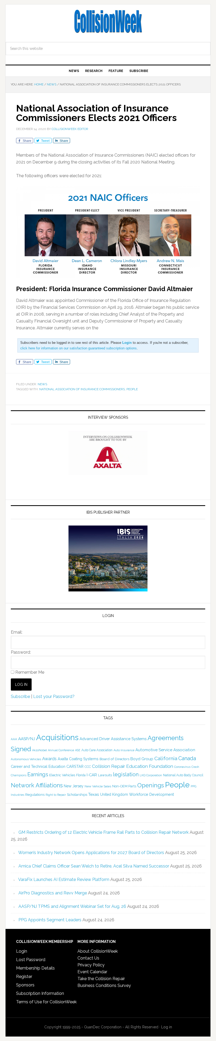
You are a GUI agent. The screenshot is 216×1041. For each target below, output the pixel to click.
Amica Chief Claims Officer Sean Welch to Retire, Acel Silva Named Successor (93, 866)
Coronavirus (182, 767)
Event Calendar (92, 971)
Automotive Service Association (165, 750)
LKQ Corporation (151, 775)
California (165, 758)
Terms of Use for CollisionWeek (46, 1001)
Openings (150, 785)
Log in (166, 1027)
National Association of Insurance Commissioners (82, 389)
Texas (93, 794)
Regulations (35, 794)
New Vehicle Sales (98, 786)
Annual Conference (61, 750)
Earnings (37, 774)
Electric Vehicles (62, 775)
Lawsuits (105, 775)
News (42, 384)
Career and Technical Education (38, 766)
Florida (81, 775)
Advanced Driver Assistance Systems (113, 738)
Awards (49, 758)
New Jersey (74, 786)
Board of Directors (114, 759)
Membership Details (35, 968)
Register (24, 976)
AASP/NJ (26, 738)
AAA (14, 739)
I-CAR (92, 775)
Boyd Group (141, 758)
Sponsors (25, 984)
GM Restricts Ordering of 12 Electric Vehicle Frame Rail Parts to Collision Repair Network (103, 832)
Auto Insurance (124, 750)
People (132, 389)
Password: (21, 652)
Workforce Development (151, 794)
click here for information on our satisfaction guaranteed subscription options (78, 348)
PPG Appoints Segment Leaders (49, 919)
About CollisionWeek (97, 951)
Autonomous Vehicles (26, 759)
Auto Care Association (96, 750)
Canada (187, 758)
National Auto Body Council (183, 775)
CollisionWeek (108, 21)
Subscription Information (40, 993)
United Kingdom (114, 794)
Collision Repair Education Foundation (132, 766)
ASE (77, 750)
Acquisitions (57, 737)
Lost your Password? (54, 696)
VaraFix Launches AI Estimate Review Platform (63, 879)
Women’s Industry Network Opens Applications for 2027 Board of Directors (91, 852)
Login (21, 951)
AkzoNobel (39, 750)
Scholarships (77, 794)
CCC (88, 767)
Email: (16, 632)
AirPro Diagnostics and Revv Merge (52, 892)
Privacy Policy (91, 964)
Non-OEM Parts (124, 786)
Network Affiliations (37, 785)
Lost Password (30, 959)
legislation (126, 774)
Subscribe (20, 696)
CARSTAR (75, 766)
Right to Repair (56, 795)
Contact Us (88, 958)
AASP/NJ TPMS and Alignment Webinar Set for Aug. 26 (72, 906)
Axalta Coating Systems (78, 759)
